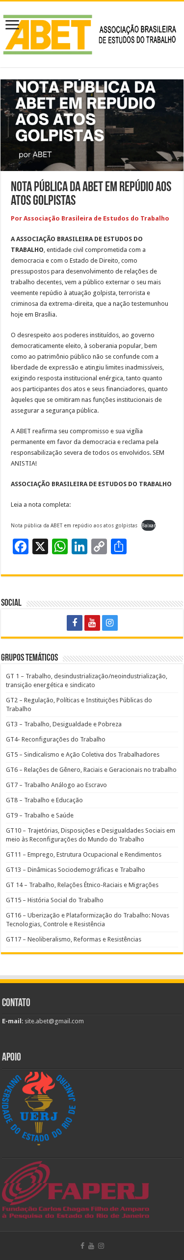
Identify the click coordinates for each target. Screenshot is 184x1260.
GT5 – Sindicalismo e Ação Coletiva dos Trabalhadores (82, 754)
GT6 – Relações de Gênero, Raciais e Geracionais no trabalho (91, 769)
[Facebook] (74, 623)
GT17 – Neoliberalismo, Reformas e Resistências (73, 939)
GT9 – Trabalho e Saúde (40, 815)
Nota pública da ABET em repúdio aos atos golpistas (74, 525)
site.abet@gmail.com (53, 1021)
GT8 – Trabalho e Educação (44, 800)
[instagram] (110, 623)
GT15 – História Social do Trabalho (55, 900)
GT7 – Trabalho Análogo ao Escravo (56, 785)
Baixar (148, 525)
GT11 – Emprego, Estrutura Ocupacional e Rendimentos (83, 854)
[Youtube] (92, 623)
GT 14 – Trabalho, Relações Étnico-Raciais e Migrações (82, 885)
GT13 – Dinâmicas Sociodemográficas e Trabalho (75, 869)
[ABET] (92, 33)
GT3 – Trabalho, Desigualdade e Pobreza (64, 724)
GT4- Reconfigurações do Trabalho (55, 739)
